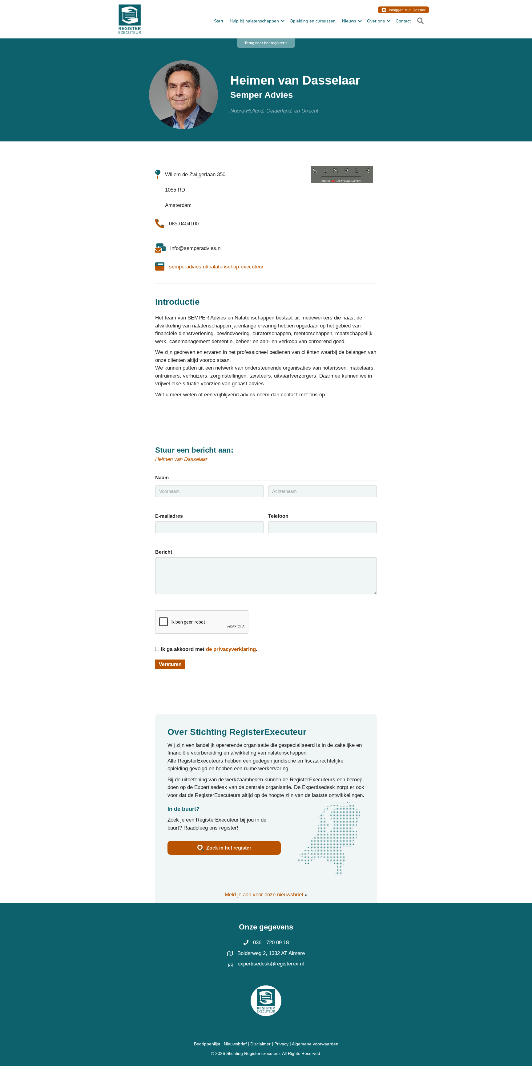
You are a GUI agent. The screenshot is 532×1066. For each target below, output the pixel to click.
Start (218, 20)
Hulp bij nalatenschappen (254, 20)
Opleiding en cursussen (313, 20)
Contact (403, 20)
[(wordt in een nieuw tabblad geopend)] (342, 174)
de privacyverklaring (231, 649)
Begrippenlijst (207, 1043)
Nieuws (349, 20)
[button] (282, 20)
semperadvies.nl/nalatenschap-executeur (216, 267)
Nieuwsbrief (235, 1043)
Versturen (170, 664)
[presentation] (202, 622)
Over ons (376, 20)
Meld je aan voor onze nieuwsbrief (264, 895)
